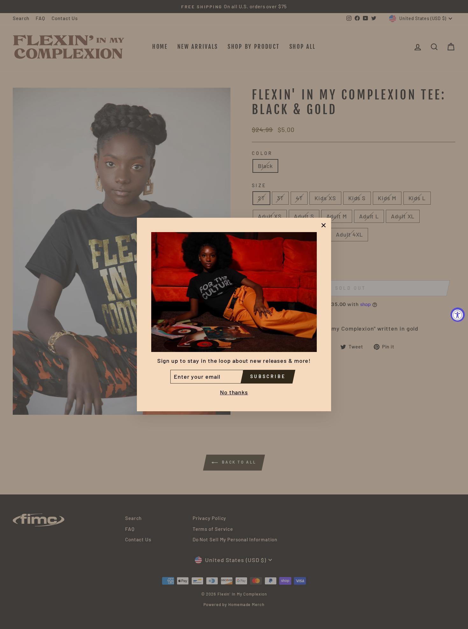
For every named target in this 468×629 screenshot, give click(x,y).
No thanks (234, 392)
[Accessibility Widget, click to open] (457, 314)
